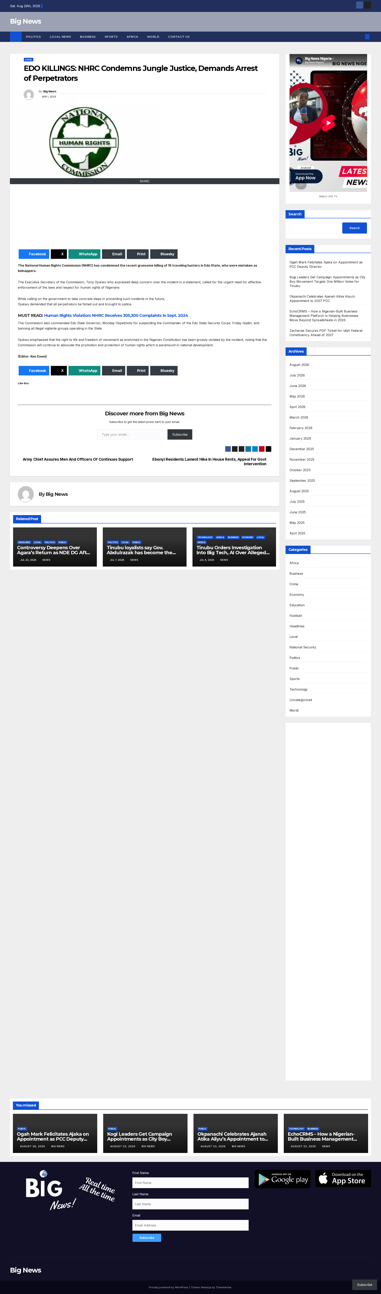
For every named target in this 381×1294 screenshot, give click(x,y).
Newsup (206, 1287)
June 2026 (298, 386)
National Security (303, 647)
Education (297, 605)
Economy (247, 537)
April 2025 (297, 533)
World (153, 37)
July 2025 (297, 502)
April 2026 (298, 407)
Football (296, 616)
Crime (294, 584)
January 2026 (300, 438)
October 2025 (300, 470)
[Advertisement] (137, 217)
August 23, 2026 (123, 1146)
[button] (361, 37)
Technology (205, 537)
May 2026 (297, 396)
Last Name (140, 1194)
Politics (33, 37)
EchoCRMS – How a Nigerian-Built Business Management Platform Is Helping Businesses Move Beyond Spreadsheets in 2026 (324, 315)
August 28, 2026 (33, 1146)
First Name (140, 1173)
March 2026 (299, 417)
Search (295, 214)
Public (62, 542)
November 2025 (302, 459)
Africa (132, 37)
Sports (111, 37)
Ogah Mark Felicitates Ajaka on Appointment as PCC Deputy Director (53, 1139)
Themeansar (223, 1287)
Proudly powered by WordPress (169, 1287)
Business (88, 37)
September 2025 (302, 481)
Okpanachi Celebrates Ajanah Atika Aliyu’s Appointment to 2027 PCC (232, 1139)
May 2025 (297, 523)
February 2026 (301, 428)
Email (136, 1215)
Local (28, 59)
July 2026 (297, 375)
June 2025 (298, 512)
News (46, 559)
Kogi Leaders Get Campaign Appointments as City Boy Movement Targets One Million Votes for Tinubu (328, 281)
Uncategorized (301, 700)
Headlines (24, 542)
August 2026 (299, 365)
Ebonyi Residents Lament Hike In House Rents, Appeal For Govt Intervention (209, 461)
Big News (25, 21)
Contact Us (179, 37)
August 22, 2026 (304, 1146)
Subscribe (180, 434)
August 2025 (299, 491)
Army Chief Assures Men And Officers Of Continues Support (78, 459)
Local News (60, 37)
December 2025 (302, 449)
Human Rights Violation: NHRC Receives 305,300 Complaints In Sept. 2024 (116, 315)
